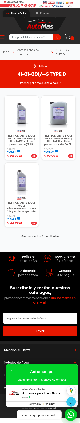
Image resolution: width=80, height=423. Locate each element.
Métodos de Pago (16, 363)
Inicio (6, 52)
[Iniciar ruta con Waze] (71, 402)
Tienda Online (18, 13)
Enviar (40, 331)
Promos (44, 13)
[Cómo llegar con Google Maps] (71, 390)
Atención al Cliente (17, 350)
